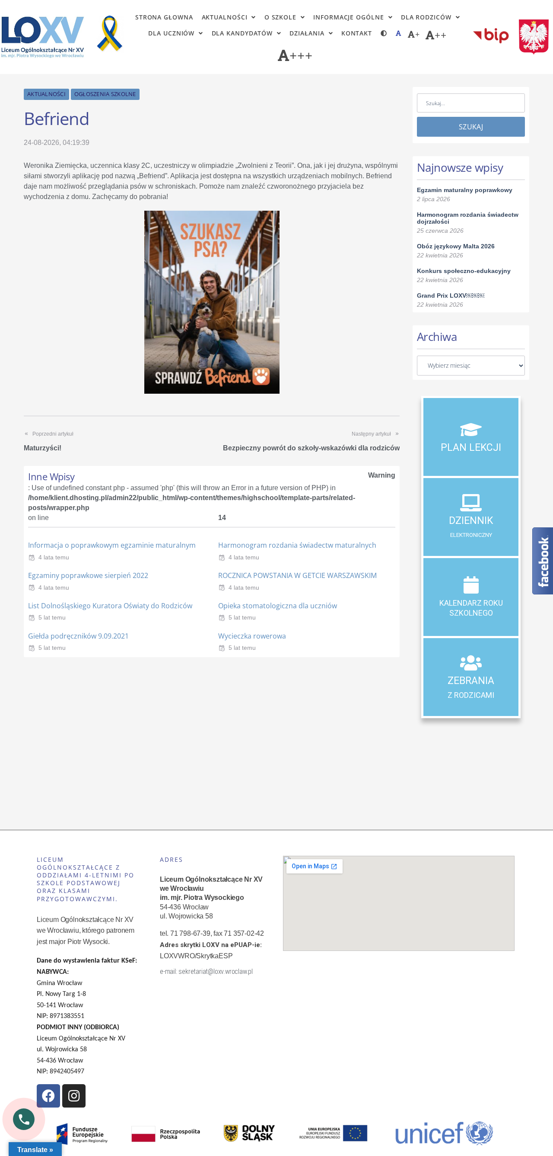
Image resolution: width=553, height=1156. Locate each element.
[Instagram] (74, 1096)
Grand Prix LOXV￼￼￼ (450, 295)
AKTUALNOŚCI (46, 94)
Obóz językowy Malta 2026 (456, 246)
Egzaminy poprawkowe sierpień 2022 (88, 575)
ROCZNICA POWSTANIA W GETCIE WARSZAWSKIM (297, 575)
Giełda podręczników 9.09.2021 (78, 636)
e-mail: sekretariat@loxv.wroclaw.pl (206, 971)
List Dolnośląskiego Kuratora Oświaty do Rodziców (110, 605)
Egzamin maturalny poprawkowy (464, 189)
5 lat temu (52, 617)
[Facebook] (48, 1096)
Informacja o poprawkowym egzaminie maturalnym (112, 545)
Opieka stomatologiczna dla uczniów (277, 605)
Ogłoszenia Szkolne (105, 94)
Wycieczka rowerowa (252, 636)
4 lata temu (53, 557)
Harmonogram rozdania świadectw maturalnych (297, 545)
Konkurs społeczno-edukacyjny (464, 270)
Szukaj (471, 127)
